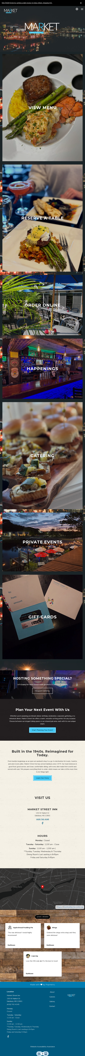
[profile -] (77, 9)
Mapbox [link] (59, 907)
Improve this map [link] (78, 907)
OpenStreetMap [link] (68, 907)
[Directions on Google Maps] (42, 889)
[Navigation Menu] (82, 9)
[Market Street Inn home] (11, 11)
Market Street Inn (72, 995)
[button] (42, 917)
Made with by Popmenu (28, 984)
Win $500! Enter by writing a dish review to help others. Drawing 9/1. (27, 3)
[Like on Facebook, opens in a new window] (42, 824)
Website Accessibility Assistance (42, 1047)
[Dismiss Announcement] (80, 3)
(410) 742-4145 (13, 1004)
